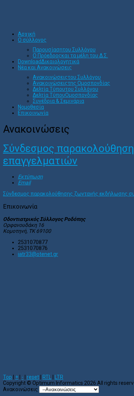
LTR (59, 377)
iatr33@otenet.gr (38, 254)
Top (7, 377)
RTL (46, 377)
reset (33, 377)
